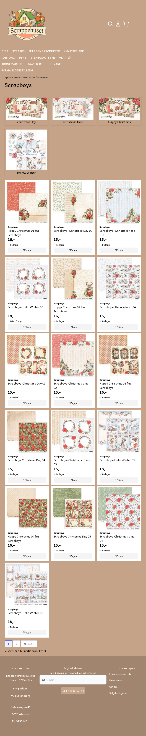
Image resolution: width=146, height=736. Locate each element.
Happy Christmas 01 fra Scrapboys (23, 232)
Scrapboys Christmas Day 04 (26, 460)
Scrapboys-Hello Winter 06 (25, 613)
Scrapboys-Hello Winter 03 (25, 307)
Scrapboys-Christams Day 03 (27, 383)
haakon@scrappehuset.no (20, 676)
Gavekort (35, 63)
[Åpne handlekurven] (126, 24)
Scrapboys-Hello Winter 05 (117, 460)
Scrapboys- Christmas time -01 (117, 232)
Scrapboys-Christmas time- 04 (118, 538)
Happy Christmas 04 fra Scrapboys (23, 538)
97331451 (22, 721)
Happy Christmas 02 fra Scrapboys (69, 309)
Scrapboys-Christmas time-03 (72, 462)
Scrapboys (42, 77)
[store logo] (27, 23)
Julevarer (16, 77)
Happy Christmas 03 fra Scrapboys (115, 385)
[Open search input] (110, 24)
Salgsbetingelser (118, 693)
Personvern (115, 680)
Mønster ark (29, 77)
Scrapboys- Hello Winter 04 (118, 307)
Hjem (7, 77)
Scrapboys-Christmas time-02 (72, 385)
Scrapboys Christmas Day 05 (72, 536)
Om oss (113, 687)
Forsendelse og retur (121, 674)
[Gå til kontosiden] (118, 24)
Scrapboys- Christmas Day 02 (73, 230)
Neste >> (29, 644)
